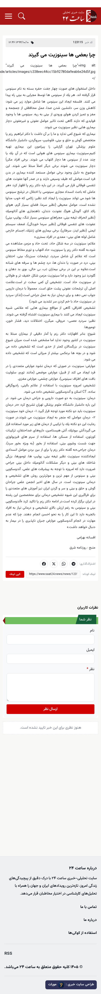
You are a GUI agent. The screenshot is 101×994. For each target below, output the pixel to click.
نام (92, 631)
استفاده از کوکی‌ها (82, 933)
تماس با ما (88, 907)
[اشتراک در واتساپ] (64, 564)
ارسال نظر (50, 709)
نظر (90, 669)
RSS (8, 954)
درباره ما (90, 920)
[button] (21, 16)
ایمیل (90, 650)
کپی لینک (14, 574)
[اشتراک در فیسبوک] (44, 564)
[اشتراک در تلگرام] (74, 564)
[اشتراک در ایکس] (54, 564)
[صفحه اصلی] (79, 16)
